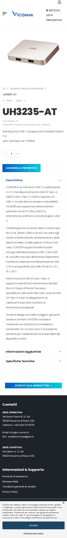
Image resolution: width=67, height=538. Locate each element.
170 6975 (29, 425)
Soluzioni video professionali (26, 88)
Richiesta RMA (10, 481)
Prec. (9, 100)
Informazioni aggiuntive (23, 352)
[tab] (33, 180)
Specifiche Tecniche (20, 361)
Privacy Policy (10, 491)
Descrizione (14, 180)
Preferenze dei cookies (33, 533)
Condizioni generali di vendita (19, 486)
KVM (48, 124)
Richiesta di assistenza (15, 476)
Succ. (21, 100)
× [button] (63, 503)
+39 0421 (19, 425)
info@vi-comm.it (19, 432)
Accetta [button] (33, 525)
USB (44, 124)
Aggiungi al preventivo (21, 168)
